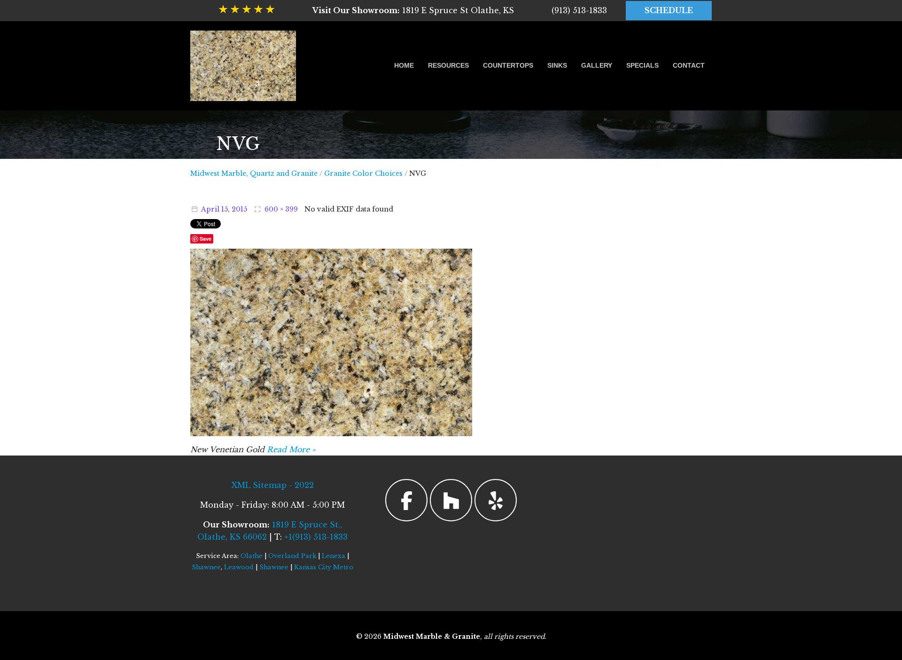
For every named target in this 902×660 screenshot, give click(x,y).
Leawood (239, 567)
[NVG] (331, 341)
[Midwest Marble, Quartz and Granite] (243, 65)
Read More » (291, 449)
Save (205, 238)
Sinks (557, 65)
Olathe (252, 555)
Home (404, 65)
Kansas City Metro (323, 567)
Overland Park (292, 555)
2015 (239, 209)
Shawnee (206, 567)
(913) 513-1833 (579, 10)
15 (224, 209)
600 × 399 (281, 209)
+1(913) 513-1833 (316, 537)
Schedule (669, 10)
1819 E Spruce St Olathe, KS (413, 10)
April (210, 209)
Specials (642, 65)
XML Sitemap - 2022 (272, 485)
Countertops (508, 65)
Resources (448, 65)
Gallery (596, 65)
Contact (689, 65)
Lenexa (333, 555)
